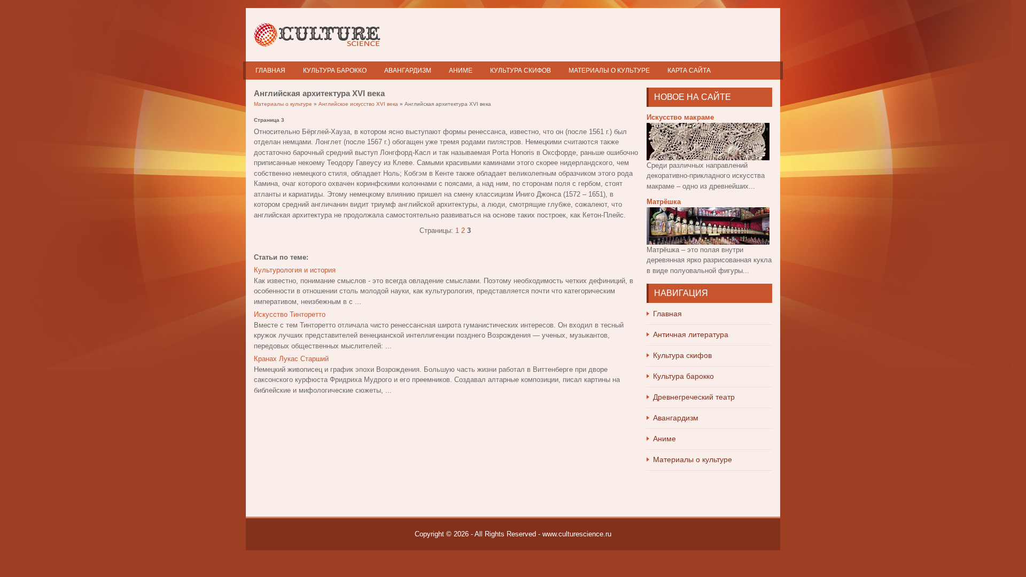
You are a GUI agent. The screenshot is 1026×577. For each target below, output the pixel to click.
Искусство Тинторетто (289, 314)
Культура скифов (520, 70)
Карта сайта (689, 70)
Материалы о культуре (609, 70)
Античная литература (690, 334)
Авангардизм (407, 70)
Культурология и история (295, 270)
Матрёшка (664, 202)
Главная (270, 70)
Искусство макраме (680, 117)
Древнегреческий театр (694, 397)
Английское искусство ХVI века (358, 104)
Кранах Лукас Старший (291, 359)
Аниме (460, 70)
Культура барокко (335, 70)
